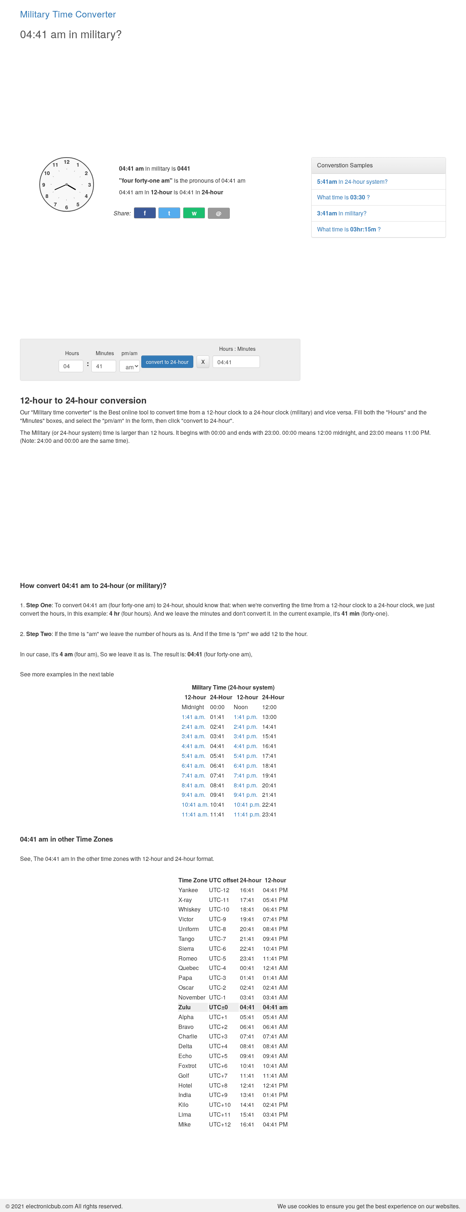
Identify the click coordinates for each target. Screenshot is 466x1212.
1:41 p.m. (245, 716)
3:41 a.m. (193, 736)
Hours (72, 353)
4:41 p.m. (245, 746)
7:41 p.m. (245, 775)
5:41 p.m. (245, 755)
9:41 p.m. (245, 794)
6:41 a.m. (193, 765)
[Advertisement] (160, 99)
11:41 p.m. (247, 814)
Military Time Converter (68, 13)
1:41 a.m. (193, 716)
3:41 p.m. (245, 736)
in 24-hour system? (352, 181)
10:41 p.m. (247, 804)
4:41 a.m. (193, 746)
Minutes (105, 353)
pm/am (130, 353)
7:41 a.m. (193, 775)
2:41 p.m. (245, 726)
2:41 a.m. (193, 726)
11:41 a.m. (195, 814)
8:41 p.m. (245, 785)
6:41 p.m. (245, 765)
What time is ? (343, 197)
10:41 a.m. (195, 804)
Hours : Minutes (237, 348)
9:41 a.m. (193, 794)
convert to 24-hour (167, 361)
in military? (342, 213)
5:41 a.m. (193, 755)
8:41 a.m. (193, 785)
